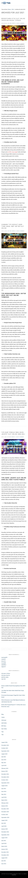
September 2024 (5, 782)
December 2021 (5, 852)
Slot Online (4, 728)
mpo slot (3, 679)
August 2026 (4, 742)
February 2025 (4, 768)
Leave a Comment (20, 23)
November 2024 (5, 777)
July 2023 (3, 823)
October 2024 (4, 780)
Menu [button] (25, 2)
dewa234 (3, 661)
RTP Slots (3, 726)
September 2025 (5, 751)
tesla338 (3, 659)
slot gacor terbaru (5, 673)
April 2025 (3, 765)
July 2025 (3, 756)
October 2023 (4, 814)
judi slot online (4, 677)
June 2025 (3, 759)
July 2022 (3, 840)
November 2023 (5, 811)
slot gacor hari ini (5, 675)
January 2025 (4, 771)
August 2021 (4, 858)
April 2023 (3, 826)
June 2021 (3, 863)
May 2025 (3, 762)
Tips (2, 731)
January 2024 (4, 806)
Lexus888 (3, 663)
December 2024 (5, 774)
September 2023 (5, 817)
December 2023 (5, 808)
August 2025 (4, 754)
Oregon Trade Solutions (6, 3)
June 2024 (3, 791)
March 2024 (4, 800)
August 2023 (4, 820)
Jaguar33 (3, 666)
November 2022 (5, 832)
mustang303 (4, 657)
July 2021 (3, 860)
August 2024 (4, 785)
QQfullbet (3, 664)
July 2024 (3, 788)
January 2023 (4, 829)
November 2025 (5, 745)
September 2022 (5, 834)
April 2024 (3, 797)
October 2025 (4, 748)
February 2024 (4, 803)
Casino (3, 717)
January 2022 (4, 849)
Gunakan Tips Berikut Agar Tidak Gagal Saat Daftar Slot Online (12, 226)
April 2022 (3, 843)
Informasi (3, 720)
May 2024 (3, 794)
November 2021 (5, 855)
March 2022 (4, 846)
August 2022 (4, 837)
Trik (2, 734)
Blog (2, 714)
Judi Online (4, 723)
